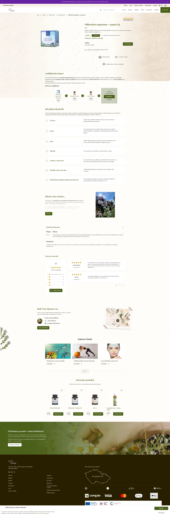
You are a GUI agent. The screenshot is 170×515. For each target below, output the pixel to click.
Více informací (45, 513)
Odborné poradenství (14, 444)
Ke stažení (49, 480)
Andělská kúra (96, 35)
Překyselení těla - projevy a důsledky (56, 361)
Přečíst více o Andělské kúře (52, 86)
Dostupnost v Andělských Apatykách (94, 38)
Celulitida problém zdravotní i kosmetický (84, 361)
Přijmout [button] (161, 508)
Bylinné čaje (52, 15)
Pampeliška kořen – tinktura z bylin (114, 409)
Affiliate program (51, 492)
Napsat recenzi (57, 290)
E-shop (124, 9)
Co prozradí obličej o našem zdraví (109, 361)
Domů (125, 5)
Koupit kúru (109, 96)
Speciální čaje (61, 15)
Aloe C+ (95, 408)
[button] (161, 513)
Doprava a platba (138, 5)
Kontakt (155, 5)
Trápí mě (130, 9)
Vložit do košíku (127, 44)
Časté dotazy (148, 5)
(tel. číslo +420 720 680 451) (32, 435)
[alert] (85, 510)
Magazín (136, 9)
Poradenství (149, 9)
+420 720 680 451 (51, 320)
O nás (130, 5)
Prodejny (156, 9)
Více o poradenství (43, 327)
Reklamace (49, 483)
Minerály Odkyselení (55, 408)
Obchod (10, 475)
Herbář (142, 9)
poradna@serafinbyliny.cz (53, 323)
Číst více (49, 213)
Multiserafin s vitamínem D (75, 408)
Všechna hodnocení (128, 20)
